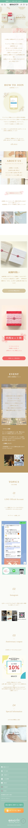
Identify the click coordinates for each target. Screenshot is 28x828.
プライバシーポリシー (5, 798)
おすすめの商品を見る (14, 290)
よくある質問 (6, 778)
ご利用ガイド (6, 775)
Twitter (5, 790)
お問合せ (5, 782)
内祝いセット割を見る (14, 358)
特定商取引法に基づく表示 (6, 794)
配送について (6, 767)
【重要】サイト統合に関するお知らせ (14, 1)
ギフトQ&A (6, 771)
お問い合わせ (14, 144)
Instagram (6, 786)
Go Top (23, 821)
